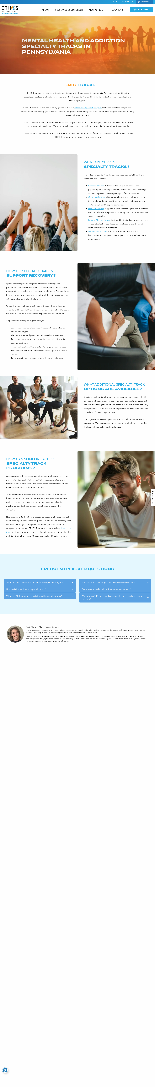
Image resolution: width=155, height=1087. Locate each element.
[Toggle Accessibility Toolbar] (5, 1070)
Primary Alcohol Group (99, 220)
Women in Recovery (97, 231)
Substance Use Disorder (69, 10)
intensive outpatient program (88, 107)
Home (24, 57)
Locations (117, 10)
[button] (50, 10)
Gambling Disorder (97, 197)
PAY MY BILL (145, 2)
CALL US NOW (142, 9)
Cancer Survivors (96, 185)
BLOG (115, 2)
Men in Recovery (96, 208)
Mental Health (97, 10)
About (45, 10)
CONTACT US (127, 2)
